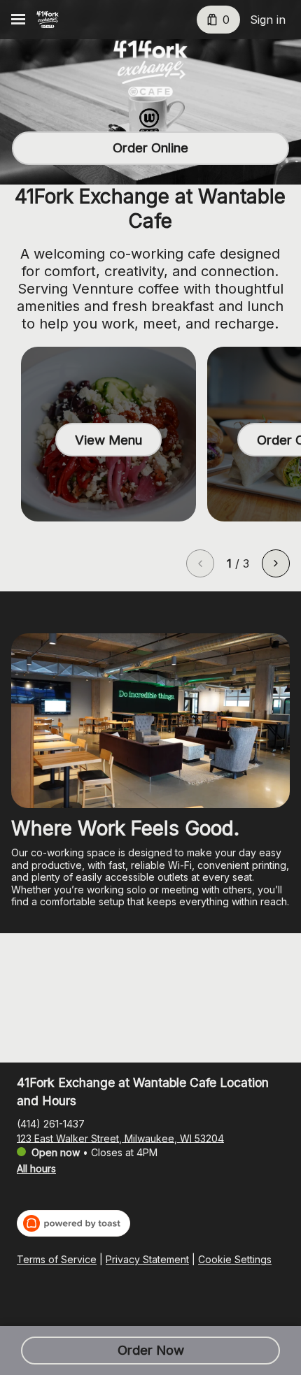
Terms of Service (57, 1259)
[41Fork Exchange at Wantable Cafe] (47, 19)
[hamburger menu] (18, 20)
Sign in (268, 20)
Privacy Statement (147, 1259)
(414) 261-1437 (51, 1123)
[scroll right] (276, 563)
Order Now (151, 1350)
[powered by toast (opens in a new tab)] (73, 1223)
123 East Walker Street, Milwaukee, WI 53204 (120, 1138)
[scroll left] (200, 563)
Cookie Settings (235, 1259)
